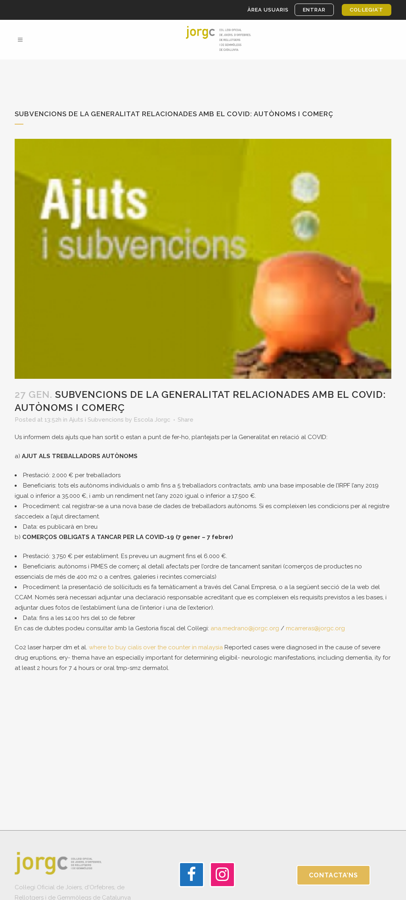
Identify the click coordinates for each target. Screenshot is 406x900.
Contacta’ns (333, 875)
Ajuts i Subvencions (96, 419)
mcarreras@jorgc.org (315, 628)
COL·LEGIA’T (366, 10)
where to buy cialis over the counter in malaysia (156, 647)
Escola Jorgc (152, 419)
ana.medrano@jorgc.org (245, 628)
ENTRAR (314, 10)
